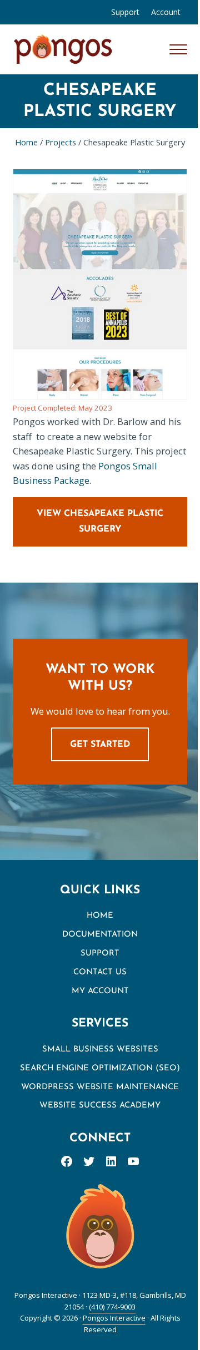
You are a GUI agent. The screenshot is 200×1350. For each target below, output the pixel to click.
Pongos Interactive (114, 1318)
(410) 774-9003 (112, 1307)
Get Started (100, 744)
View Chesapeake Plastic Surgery (100, 521)
